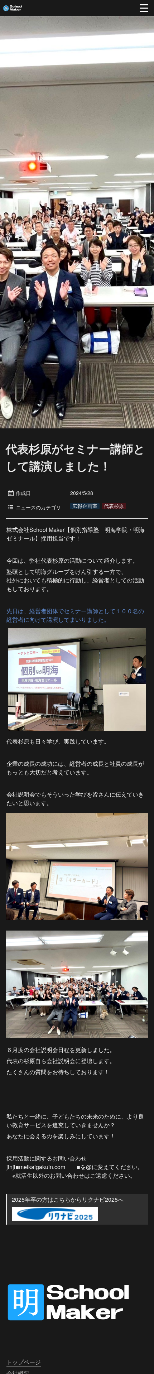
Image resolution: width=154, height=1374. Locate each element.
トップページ (23, 1362)
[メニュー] (144, 8)
